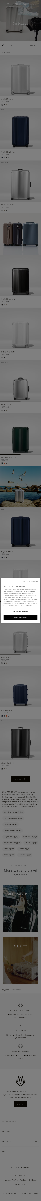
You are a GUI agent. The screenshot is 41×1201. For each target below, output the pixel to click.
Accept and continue (20, 617)
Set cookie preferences (20, 611)
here (20, 597)
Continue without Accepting (30, 581)
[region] (20, 600)
